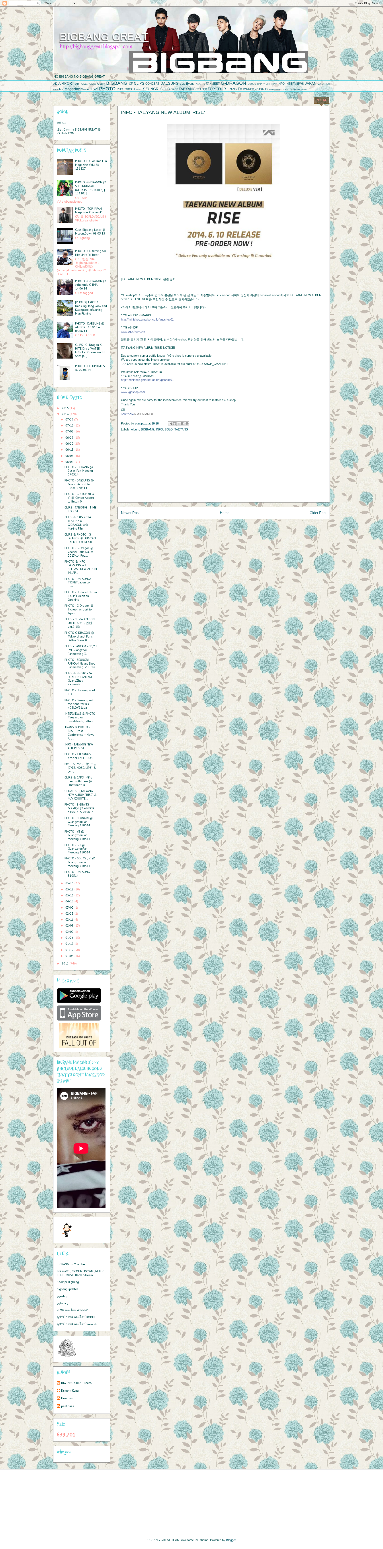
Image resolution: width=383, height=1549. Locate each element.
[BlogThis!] (174, 423)
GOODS (252, 84)
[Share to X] (178, 423)
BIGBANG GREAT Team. (76, 1383)
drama (296, 89)
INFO (281, 83)
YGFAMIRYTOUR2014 (280, 89)
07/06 (69, 431)
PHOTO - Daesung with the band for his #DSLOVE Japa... (79, 704)
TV (240, 89)
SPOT (174, 89)
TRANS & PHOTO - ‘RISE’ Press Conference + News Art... (79, 732)
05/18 (69, 889)
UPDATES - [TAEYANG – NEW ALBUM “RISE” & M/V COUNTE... (80, 794)
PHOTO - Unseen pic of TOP (79, 692)
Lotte (56, 89)
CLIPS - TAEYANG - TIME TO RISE (80, 509)
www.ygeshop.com (133, 331)
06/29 (69, 438)
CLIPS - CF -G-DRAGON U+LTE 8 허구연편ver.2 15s (79, 623)
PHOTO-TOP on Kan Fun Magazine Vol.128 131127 (91, 164)
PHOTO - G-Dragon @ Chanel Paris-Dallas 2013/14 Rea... (79, 551)
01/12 (69, 950)
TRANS (232, 89)
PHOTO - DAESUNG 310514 (77, 874)
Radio (139, 89)
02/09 (69, 925)
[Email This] (170, 423)
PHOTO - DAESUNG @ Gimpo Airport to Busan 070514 (79, 484)
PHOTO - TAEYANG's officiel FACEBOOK (78, 756)
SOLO (165, 89)
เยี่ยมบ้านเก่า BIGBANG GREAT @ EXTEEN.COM (79, 131)
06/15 (69, 450)
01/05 (69, 956)
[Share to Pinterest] (187, 423)
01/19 (69, 944)
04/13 (69, 901)
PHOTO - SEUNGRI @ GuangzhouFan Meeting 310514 (78, 821)
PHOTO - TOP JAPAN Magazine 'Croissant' (88, 210)
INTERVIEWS (295, 83)
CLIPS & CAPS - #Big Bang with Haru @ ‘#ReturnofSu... (78, 781)
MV (61, 89)
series (304, 89)
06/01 (69, 462)
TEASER (201, 89)
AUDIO (92, 83)
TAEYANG (187, 89)
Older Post (318, 513)
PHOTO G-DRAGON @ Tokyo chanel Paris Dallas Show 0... (79, 636)
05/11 (69, 895)
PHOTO (107, 88)
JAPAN (311, 83)
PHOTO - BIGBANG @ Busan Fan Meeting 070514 (78, 471)
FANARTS (200, 84)
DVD (182, 83)
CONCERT (152, 83)
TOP (211, 89)
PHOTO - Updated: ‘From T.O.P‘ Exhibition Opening (80, 596)
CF (131, 83)
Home (224, 513)
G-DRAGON (233, 83)
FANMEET (213, 83)
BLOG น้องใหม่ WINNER (72, 1310)
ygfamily (62, 1303)
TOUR (221, 89)
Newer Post (130, 513)
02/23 (69, 913)
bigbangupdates (67, 1289)
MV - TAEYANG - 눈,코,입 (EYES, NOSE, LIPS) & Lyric (80, 767)
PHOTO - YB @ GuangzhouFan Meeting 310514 (77, 835)
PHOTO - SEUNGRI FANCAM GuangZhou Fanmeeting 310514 (79, 663)
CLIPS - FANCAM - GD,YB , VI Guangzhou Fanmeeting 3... (80, 650)
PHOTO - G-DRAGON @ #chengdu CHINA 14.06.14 (90, 285)
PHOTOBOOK (126, 89)
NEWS (94, 89)
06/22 (69, 444)
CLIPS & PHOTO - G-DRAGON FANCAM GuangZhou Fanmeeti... (78, 678)
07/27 (69, 419)
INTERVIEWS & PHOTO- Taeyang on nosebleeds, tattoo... (80, 717)
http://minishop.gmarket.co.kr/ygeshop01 (147, 319)
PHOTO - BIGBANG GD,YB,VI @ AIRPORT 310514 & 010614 (80, 808)
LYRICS (326, 84)
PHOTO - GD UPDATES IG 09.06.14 (90, 368)
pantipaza (67, 1406)
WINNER (248, 89)
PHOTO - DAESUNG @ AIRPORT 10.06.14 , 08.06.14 (89, 327)
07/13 (69, 425)
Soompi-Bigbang (68, 1282)
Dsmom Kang (70, 1391)
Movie (85, 89)
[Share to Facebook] (183, 423)
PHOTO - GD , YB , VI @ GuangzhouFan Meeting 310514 (79, 862)
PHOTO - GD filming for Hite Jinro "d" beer (90, 253)
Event (190, 83)
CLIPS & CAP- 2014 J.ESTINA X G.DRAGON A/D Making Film (77, 522)
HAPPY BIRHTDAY (267, 84)
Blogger (231, 1540)
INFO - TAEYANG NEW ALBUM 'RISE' (78, 746)
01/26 (69, 938)
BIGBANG (116, 83)
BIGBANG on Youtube (71, 1264)
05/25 (69, 883)
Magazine (72, 89)
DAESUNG (169, 83)
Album (101, 83)
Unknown (67, 1398)
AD (55, 83)
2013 (66, 963)
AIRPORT (66, 83)
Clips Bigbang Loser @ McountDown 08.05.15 (90, 231)
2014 (66, 414)
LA (319, 83)
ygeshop (62, 1296)
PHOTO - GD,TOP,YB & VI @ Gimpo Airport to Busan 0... (79, 497)
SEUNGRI (151, 89)
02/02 (69, 932)
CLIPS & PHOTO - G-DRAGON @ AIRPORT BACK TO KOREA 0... (80, 538)
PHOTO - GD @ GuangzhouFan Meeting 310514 (77, 849)
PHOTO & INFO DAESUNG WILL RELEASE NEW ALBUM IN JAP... (80, 567)
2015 (66, 408)
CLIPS (139, 83)
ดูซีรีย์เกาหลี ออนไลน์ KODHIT (77, 1317)
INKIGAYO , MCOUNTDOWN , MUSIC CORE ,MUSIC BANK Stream (80, 1273)
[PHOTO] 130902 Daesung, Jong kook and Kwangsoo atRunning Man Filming (91, 307)
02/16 (69, 919)
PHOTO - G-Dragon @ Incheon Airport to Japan (79, 609)
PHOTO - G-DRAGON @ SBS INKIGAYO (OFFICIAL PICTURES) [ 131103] (90, 187)
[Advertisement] (223, 471)
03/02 (69, 907)
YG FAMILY (261, 89)
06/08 (69, 456)
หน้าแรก (62, 122)
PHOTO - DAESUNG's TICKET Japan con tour (78, 582)
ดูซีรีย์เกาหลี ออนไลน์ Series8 (77, 1324)
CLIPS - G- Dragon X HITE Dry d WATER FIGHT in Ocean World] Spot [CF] (90, 350)
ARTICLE (81, 83)
